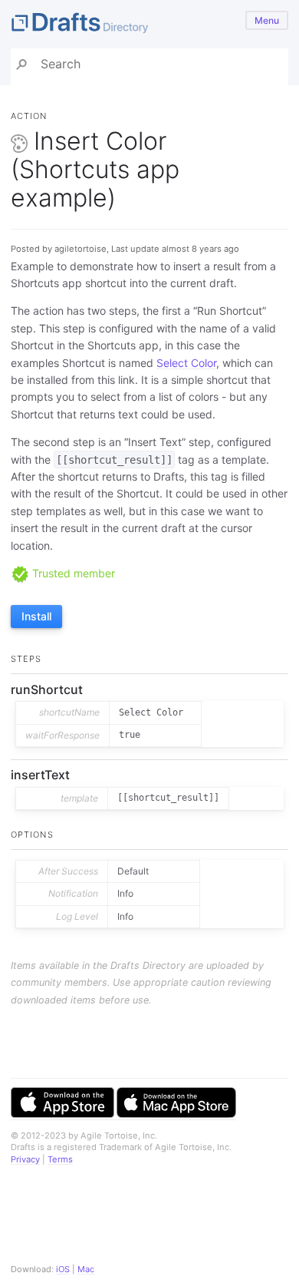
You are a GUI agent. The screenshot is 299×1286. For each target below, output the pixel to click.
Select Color (186, 362)
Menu (267, 20)
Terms (60, 1159)
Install (36, 616)
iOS (63, 1269)
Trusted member (72, 573)
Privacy (25, 1159)
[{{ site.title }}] (149, 24)
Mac (85, 1269)
